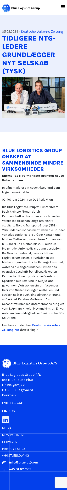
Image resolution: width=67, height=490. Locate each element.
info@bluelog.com (23, 462)
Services (9, 442)
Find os (8, 411)
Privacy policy (14, 449)
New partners (13, 435)
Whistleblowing (15, 456)
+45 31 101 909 (20, 469)
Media (7, 428)
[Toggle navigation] (63, 6)
